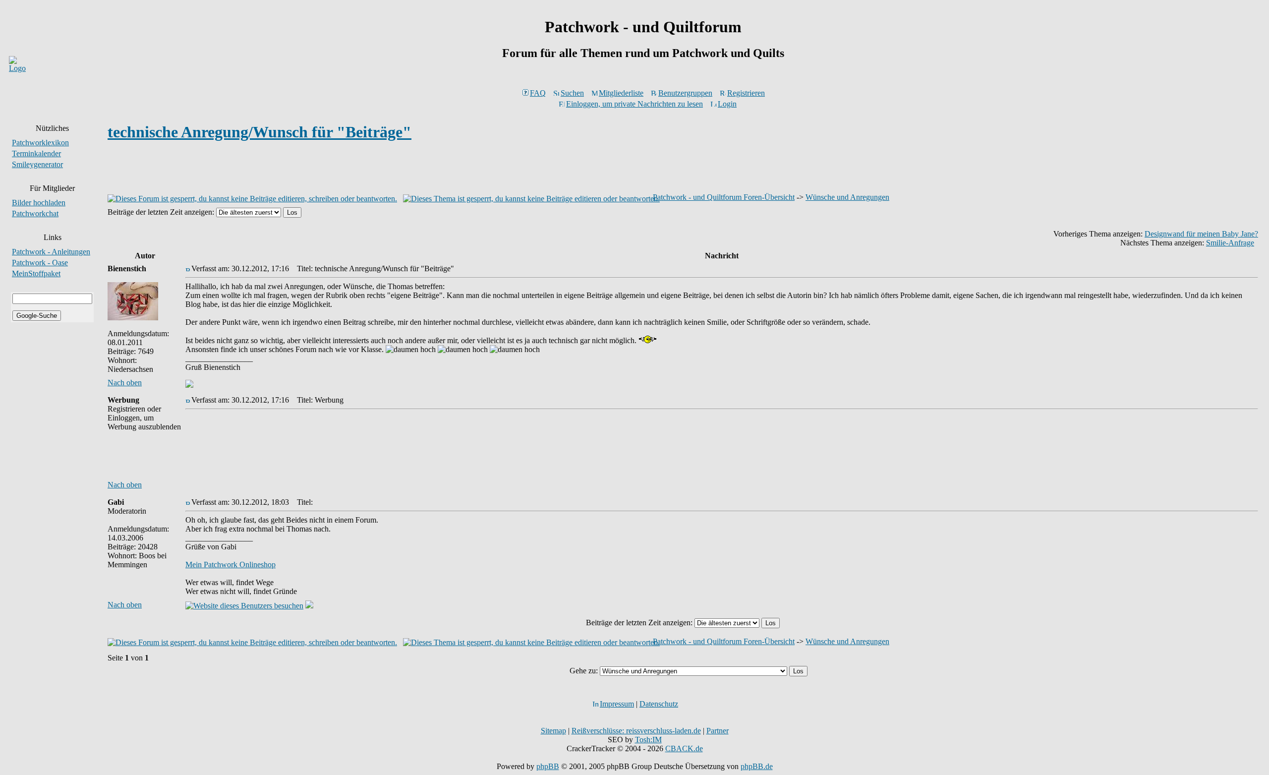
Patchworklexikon (40, 142)
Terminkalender (36, 153)
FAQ (538, 93)
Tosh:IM (648, 739)
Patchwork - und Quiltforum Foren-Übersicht (724, 197)
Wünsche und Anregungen (847, 197)
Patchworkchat (35, 213)
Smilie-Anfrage (1230, 242)
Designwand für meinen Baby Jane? (1201, 234)
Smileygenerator (37, 164)
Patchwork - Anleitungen (51, 251)
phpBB (547, 766)
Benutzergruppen (685, 93)
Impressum (617, 704)
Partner (717, 730)
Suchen (572, 93)
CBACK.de (684, 748)
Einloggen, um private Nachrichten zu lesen (634, 104)
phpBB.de (757, 766)
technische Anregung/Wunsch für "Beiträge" (259, 132)
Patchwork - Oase (40, 262)
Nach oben (125, 382)
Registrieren (746, 93)
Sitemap (553, 730)
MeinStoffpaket (36, 273)
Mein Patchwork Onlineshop (230, 564)
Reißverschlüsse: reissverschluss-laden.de (636, 730)
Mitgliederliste (621, 93)
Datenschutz (658, 704)
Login (727, 104)
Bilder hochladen (38, 202)
